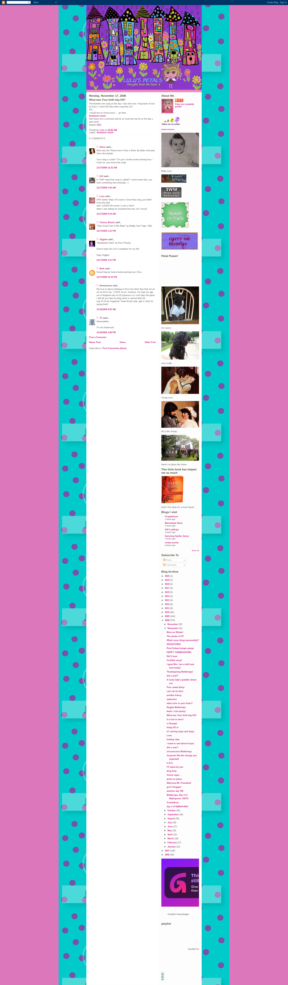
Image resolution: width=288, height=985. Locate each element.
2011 (167, 608)
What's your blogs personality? (183, 640)
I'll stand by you (175, 767)
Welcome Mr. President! (179, 783)
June (170, 826)
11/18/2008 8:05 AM (106, 309)
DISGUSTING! (174, 644)
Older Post (150, 342)
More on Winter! (175, 632)
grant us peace (174, 779)
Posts (168, 560)
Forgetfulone (171, 516)
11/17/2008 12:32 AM (106, 167)
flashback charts (97, 116)
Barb (102, 268)
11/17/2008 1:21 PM (106, 231)
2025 (167, 576)
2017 (167, 588)
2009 (167, 616)
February (172, 842)
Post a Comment (97, 337)
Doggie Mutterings (176, 707)
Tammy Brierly (107, 222)
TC (101, 318)
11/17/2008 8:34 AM (106, 214)
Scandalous (173, 802)
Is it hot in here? (175, 719)
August (172, 818)
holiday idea (173, 739)
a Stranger (172, 723)
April (170, 834)
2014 (167, 596)
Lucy (102, 196)
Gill (98, 125)
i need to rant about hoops (180, 743)
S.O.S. (170, 763)
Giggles (104, 239)
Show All (195, 550)
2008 (167, 620)
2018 (167, 584)
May (170, 830)
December (173, 624)
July (170, 822)
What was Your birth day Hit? (182, 715)
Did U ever (172, 656)
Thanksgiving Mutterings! (180, 672)
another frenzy (174, 695)
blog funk (171, 771)
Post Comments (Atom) (114, 348)
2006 (167, 854)
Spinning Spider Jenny (177, 536)
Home (123, 342)
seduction (172, 699)
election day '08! (175, 791)
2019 (167, 580)
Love (169, 735)
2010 (167, 612)
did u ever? (172, 676)
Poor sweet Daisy (175, 687)
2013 (167, 600)
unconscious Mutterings (179, 751)
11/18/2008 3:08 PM (106, 332)
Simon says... (174, 775)
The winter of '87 (175, 636)
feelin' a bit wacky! (176, 711)
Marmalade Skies (173, 523)
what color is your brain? (180, 703)
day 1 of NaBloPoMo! (177, 806)
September (173, 814)
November (173, 628)
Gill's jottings (172, 529)
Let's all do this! (175, 691)
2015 (167, 592)
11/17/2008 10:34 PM (106, 277)
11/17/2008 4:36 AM (106, 187)
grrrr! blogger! (174, 787)
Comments (170, 565)
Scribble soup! (174, 660)
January (172, 846)
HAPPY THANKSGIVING (179, 652)
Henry (103, 147)
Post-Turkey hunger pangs (180, 648)
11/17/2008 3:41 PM (106, 260)
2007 (167, 850)
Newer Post (95, 342)
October (172, 810)
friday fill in (172, 727)
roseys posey (171, 542)
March (171, 838)
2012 (167, 604)
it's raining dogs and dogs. (180, 731)
